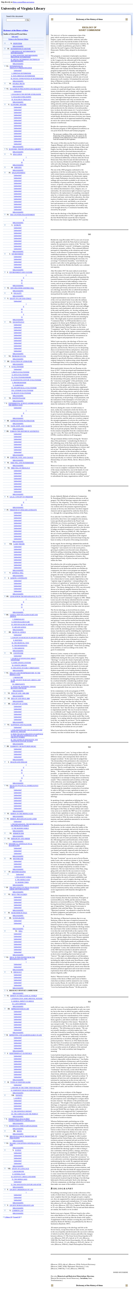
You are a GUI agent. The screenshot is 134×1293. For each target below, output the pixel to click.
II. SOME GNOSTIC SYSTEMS (21, 662)
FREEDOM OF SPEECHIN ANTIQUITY (23, 510)
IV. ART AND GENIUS (19, 627)
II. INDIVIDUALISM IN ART (21, 622)
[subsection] (17, 70)
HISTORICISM (18, 859)
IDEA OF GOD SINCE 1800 (20, 698)
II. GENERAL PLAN (18, 1174)
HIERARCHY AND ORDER (20, 839)
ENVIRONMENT (17, 254)
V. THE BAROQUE (18, 648)
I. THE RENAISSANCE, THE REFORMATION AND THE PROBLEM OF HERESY (27, 824)
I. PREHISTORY (18, 677)
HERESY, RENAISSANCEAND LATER (23, 819)
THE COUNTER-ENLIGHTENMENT (22, 215)
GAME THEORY (19, 544)
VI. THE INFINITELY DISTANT (21, 1111)
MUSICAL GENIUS (19, 632)
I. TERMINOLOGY (18, 619)
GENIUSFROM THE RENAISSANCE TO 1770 (25, 596)
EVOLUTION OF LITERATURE (21, 361)
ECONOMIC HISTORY (18, 105)
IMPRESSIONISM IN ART (20, 1009)
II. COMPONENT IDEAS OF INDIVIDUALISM (25, 1090)
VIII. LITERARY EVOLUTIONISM (22, 390)
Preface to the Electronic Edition (18, 39)
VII (21, 780)
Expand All (16, 1217)
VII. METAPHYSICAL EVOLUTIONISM (24, 388)
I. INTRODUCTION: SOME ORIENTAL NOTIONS (26, 998)
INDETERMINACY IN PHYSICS (20, 1053)
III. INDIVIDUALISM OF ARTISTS (22, 624)
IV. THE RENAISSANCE (19, 645)
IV (22, 283)
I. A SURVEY (18, 1098)
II (23, 160)
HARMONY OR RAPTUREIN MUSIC (23, 746)
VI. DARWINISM (18, 385)
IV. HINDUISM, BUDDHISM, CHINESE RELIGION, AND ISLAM (23, 687)
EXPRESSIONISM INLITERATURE (22, 421)
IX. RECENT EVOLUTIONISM (21, 393)
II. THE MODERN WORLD (20, 828)
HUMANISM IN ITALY (19, 913)
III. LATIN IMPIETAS (19, 1004)
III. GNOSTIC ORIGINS (19, 665)
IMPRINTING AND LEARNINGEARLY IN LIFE (25, 1035)
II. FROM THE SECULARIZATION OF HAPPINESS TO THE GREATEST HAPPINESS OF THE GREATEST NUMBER (27, 735)
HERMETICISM (18, 833)
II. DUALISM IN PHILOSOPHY (21, 97)
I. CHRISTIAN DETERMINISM (21, 73)
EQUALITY (18, 293)
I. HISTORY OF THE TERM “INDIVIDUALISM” (26, 1087)
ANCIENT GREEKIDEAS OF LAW (21, 1190)
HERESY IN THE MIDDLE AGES (21, 814)
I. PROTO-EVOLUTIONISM (20, 372)
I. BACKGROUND (18, 1171)
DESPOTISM (17, 43)
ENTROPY (17, 225)
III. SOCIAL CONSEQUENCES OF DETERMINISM (27, 78)
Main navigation (28, 2)
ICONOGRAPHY (18, 918)
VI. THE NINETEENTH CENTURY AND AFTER (26, 1184)
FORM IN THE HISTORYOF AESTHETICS (24, 431)
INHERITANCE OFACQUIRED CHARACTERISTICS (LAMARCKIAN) (22, 1120)
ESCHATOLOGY (18, 322)
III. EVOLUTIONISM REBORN (21, 377)
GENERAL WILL (17, 573)
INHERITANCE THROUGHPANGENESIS (23, 1126)
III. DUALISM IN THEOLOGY (21, 99)
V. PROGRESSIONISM (19, 382)
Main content (17, 2)
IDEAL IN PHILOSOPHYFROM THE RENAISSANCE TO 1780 (22, 958)
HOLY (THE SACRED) (19, 894)
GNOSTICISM (18, 653)
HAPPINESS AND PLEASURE (21, 725)
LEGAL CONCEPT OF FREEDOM (21, 497)
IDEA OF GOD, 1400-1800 (20, 693)
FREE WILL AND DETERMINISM (22, 463)
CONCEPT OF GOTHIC (20, 704)
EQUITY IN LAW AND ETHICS (20, 298)
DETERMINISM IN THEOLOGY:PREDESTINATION (21, 67)
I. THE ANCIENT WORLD (23, 877)
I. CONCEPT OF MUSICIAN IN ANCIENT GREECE (27, 637)
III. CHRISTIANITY (18, 684)
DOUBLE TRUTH (19, 84)
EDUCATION (17, 154)
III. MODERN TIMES (22, 882)
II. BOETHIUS (17, 640)
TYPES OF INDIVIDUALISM (20, 1082)
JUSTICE (18, 1150)
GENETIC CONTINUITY (18, 578)
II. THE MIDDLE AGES (22, 879)
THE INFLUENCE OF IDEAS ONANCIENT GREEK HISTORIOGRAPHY (24, 888)
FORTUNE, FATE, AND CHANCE (21, 457)
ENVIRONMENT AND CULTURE (20, 272)
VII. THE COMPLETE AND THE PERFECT (24, 1114)
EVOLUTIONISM (18, 367)
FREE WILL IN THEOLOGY (20, 468)
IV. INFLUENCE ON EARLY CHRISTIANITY (25, 668)
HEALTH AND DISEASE (18, 762)
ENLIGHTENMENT (18, 173)
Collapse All (8, 1217)
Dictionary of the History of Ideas (15, 30)
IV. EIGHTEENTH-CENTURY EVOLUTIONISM (26, 380)
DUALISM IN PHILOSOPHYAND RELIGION (25, 89)
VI (22, 317)
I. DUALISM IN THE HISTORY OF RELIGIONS (26, 94)
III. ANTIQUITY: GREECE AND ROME (23, 1176)
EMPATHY (18, 167)
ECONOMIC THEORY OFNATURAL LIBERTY (25, 149)
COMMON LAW (17, 1210)
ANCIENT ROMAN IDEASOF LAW (22, 1205)
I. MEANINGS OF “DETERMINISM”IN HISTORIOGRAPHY (23, 52)
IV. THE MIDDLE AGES (19, 1179)
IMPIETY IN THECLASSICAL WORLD (23, 996)
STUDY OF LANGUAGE (20, 1169)
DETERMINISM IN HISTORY (21, 49)
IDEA (20, 931)
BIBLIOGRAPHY (18, 46)
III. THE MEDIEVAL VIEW (20, 643)
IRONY (19, 1131)
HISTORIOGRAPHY (19, 872)
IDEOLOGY (17, 972)
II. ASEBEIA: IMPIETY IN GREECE (22, 1001)
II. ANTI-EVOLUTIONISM (20, 374)
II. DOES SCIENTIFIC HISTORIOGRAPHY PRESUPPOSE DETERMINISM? (24, 56)
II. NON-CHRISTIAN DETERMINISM (23, 76)
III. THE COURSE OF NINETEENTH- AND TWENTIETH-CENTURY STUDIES (24, 740)
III (22, 162)
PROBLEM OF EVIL (19, 356)
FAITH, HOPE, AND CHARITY (21, 426)
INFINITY (19, 1095)
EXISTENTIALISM (18, 398)
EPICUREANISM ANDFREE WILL (22, 288)
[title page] (15, 36)
